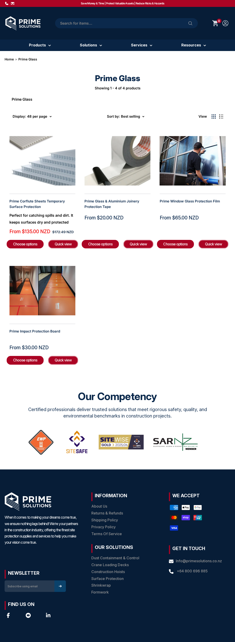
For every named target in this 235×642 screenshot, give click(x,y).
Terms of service (106, 533)
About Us (99, 506)
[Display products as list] (221, 116)
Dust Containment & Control (115, 558)
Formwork (100, 592)
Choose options (25, 244)
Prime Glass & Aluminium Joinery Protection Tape (111, 204)
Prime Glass (27, 59)
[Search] (190, 23)
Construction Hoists (108, 571)
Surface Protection (107, 578)
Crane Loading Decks (110, 564)
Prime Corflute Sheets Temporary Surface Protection (37, 204)
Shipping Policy (104, 520)
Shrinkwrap (101, 585)
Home (9, 59)
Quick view (63, 244)
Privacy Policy (103, 527)
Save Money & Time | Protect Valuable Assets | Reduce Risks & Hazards (122, 3)
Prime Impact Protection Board (34, 331)
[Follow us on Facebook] (8, 615)
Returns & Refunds (107, 513)
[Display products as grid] (214, 116)
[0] (215, 23)
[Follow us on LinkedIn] (48, 615)
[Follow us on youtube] (28, 615)
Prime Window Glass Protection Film (190, 201)
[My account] (225, 23)
